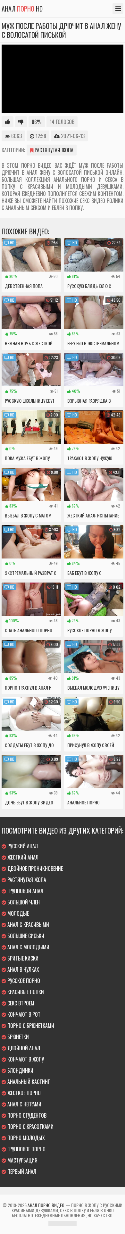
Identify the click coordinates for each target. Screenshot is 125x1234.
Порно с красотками (30, 1126)
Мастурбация (22, 1160)
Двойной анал (23, 1048)
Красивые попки (25, 992)
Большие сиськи (25, 936)
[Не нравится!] (21, 121)
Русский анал (22, 846)
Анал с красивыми (27, 924)
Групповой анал (24, 891)
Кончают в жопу (25, 1059)
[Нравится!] (7, 121)
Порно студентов (26, 1115)
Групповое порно (26, 1149)
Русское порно (23, 981)
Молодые (17, 913)
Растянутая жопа (53, 150)
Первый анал (21, 1171)
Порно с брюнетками (30, 1025)
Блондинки (19, 1070)
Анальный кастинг (28, 1082)
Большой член (23, 902)
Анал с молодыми (27, 947)
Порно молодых (25, 1138)
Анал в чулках (22, 969)
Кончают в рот (23, 1014)
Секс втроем (20, 1003)
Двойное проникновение (34, 868)
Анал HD (22, 8)
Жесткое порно (23, 1093)
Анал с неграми (23, 1104)
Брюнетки (17, 1037)
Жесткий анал (22, 857)
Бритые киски (22, 958)
